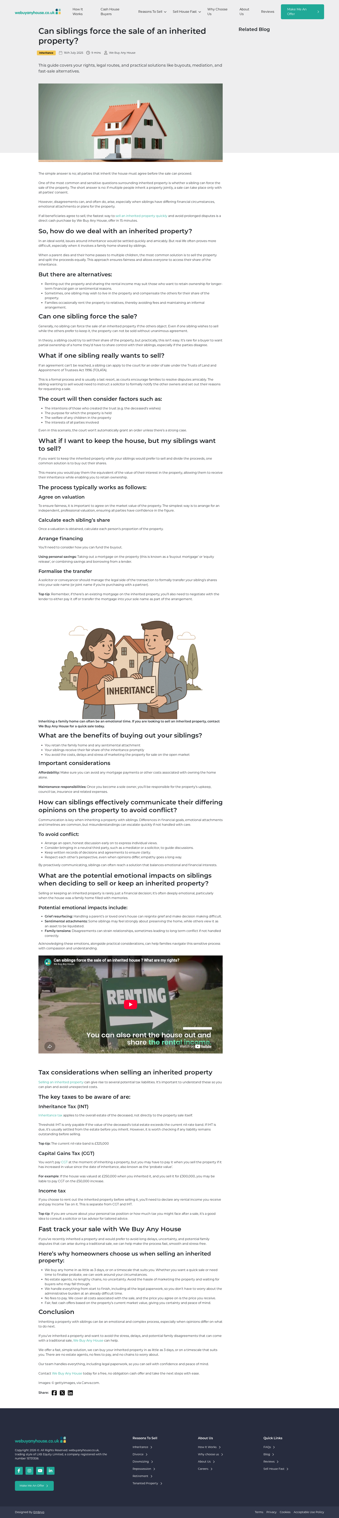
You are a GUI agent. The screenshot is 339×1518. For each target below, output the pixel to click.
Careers (203, 1469)
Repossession (142, 1469)
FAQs (267, 1447)
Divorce (138, 1454)
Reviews (267, 12)
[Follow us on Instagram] (29, 1471)
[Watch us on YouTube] (40, 1471)
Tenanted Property (145, 1483)
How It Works (78, 11)
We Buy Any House (88, 1340)
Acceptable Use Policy (309, 1512)
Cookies (285, 1512)
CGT (64, 1162)
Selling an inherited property (61, 1082)
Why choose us (208, 1454)
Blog (266, 1454)
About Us (244, 11)
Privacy (271, 1512)
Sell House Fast (185, 12)
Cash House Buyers (110, 11)
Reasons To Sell (150, 12)
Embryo (38, 1512)
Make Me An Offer (297, 11)
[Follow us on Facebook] (19, 1471)
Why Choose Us (217, 11)
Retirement (140, 1476)
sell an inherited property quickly (141, 216)
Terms (259, 1512)
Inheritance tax (50, 1115)
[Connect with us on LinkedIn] (51, 1471)
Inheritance (46, 52)
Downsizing (141, 1461)
